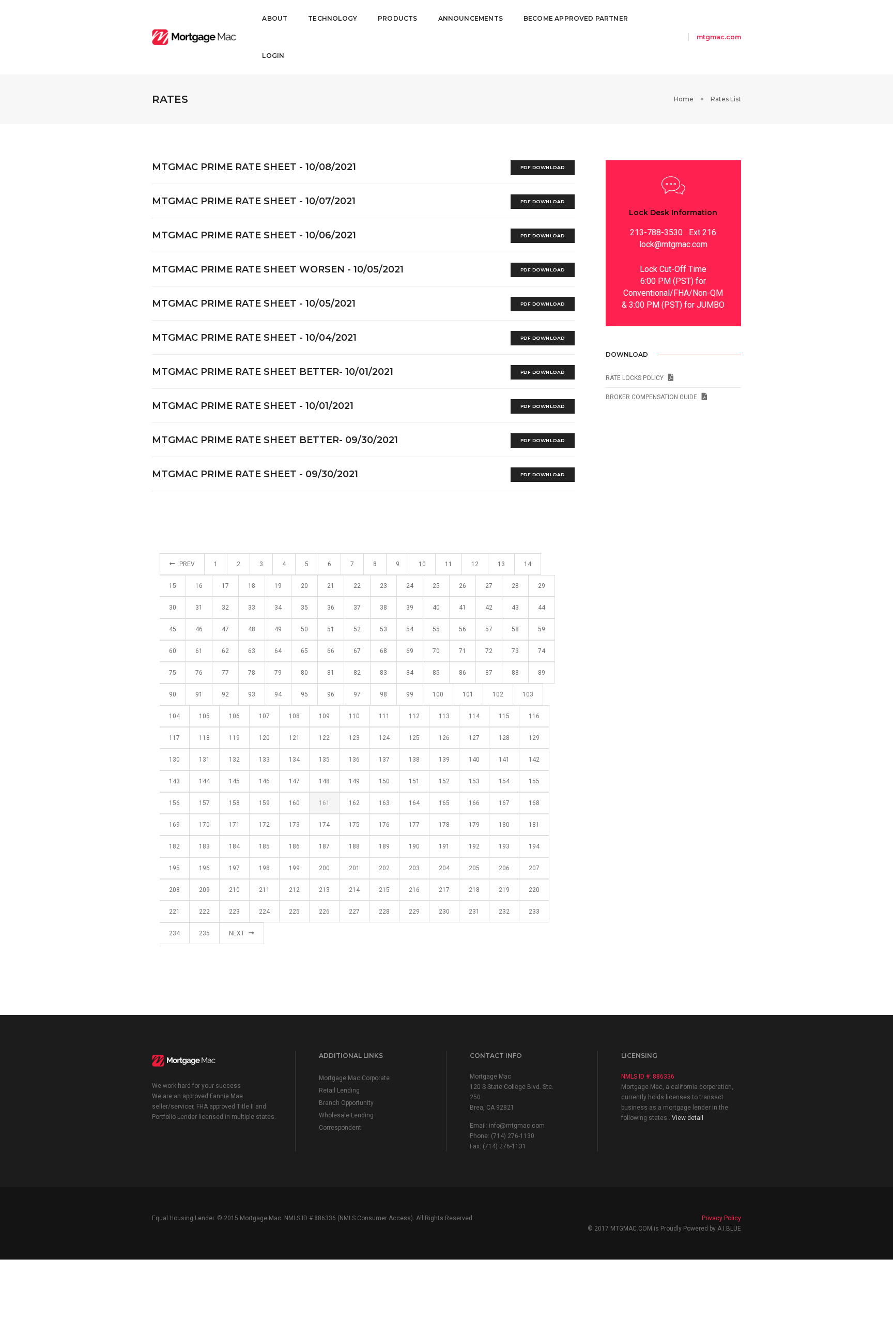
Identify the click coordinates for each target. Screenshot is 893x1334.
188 (354, 846)
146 (264, 781)
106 (234, 716)
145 (234, 781)
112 (414, 716)
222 (204, 911)
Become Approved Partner (576, 18)
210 (234, 889)
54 (409, 629)
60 (172, 651)
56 (462, 629)
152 (444, 781)
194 (534, 846)
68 (383, 651)
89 (541, 672)
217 (444, 889)
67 (357, 651)
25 (436, 585)
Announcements (470, 18)
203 (414, 868)
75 (172, 672)
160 (294, 803)
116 (534, 716)
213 (324, 889)
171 (234, 824)
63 (251, 651)
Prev (186, 564)
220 (534, 889)
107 (264, 716)
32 (225, 607)
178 (444, 824)
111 (384, 716)
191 (444, 846)
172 (264, 824)
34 (278, 607)
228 (384, 911)
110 (354, 716)
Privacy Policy (721, 1218)
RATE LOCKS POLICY (637, 378)
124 (384, 737)
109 (324, 716)
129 (534, 737)
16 (199, 585)
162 (354, 803)
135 (324, 759)
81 (330, 672)
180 (504, 824)
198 (264, 868)
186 (294, 846)
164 (414, 803)
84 (409, 672)
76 (199, 672)
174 (324, 824)
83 (383, 672)
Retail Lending (339, 1090)
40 (436, 607)
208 (174, 889)
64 (278, 651)
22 (357, 585)
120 (264, 737)
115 (504, 716)
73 (515, 651)
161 (324, 803)
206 (504, 868)
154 (504, 781)
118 (204, 737)
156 (174, 803)
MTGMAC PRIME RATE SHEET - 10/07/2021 (254, 201)
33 (251, 607)
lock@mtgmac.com (673, 244)
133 (264, 759)
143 (174, 781)
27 (488, 585)
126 (444, 737)
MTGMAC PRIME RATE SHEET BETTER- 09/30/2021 (275, 440)
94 (278, 694)
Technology (332, 18)
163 (384, 803)
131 (204, 759)
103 (527, 694)
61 (199, 651)
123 (354, 737)
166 (474, 803)
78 (251, 672)
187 (324, 846)
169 (174, 824)
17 (225, 585)
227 (354, 911)
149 (354, 781)
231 (474, 911)
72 (488, 651)
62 (225, 651)
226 (324, 911)
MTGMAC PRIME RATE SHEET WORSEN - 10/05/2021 (278, 269)
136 (354, 759)
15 (172, 585)
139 (444, 759)
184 (234, 846)
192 (474, 846)
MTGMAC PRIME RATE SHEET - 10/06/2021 (254, 235)
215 (384, 889)
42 (488, 607)
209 (204, 889)
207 (534, 868)
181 (534, 824)
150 (384, 781)
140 (474, 759)
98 (383, 694)
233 (534, 911)
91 (199, 694)
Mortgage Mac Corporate (354, 1078)
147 (294, 781)
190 (414, 846)
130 (174, 759)
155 (534, 781)
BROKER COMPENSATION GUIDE (654, 397)
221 (174, 911)
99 (409, 694)
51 (330, 629)
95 (304, 694)
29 (541, 585)
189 (384, 846)
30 (172, 607)
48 (251, 629)
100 (438, 694)
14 (527, 564)
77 (225, 672)
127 (474, 737)
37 (357, 607)
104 (174, 716)
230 (444, 911)
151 (414, 781)
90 (172, 694)
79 (278, 672)
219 (504, 889)
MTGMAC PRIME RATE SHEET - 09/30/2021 (255, 474)
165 (444, 803)
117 (174, 737)
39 (409, 607)
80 (304, 672)
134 (294, 759)
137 (384, 759)
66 (330, 651)
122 (324, 737)
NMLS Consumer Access (375, 1218)
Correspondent (340, 1127)
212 (294, 889)
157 (204, 803)
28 (515, 585)
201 (354, 868)
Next (237, 933)
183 (204, 846)
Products (397, 18)
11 (448, 564)
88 (515, 672)
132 (234, 759)
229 (414, 911)
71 (462, 651)
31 (199, 607)
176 (384, 824)
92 (225, 694)
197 (234, 868)
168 (534, 803)
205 (474, 868)
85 (436, 672)
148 (324, 781)
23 (383, 585)
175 (354, 824)
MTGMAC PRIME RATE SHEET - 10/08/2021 (254, 167)
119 (234, 737)
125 (414, 737)
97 (357, 694)
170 (204, 824)
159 (264, 803)
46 (199, 629)
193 (504, 846)
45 (172, 629)
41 (462, 607)
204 (444, 868)
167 (504, 803)
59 (541, 629)
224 (264, 911)
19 (278, 585)
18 (251, 585)
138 (414, 759)
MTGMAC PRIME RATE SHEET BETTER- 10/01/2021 (272, 371)
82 (357, 672)
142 (534, 759)
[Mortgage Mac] (194, 37)
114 (474, 716)
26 (462, 585)
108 (294, 716)
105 (204, 716)
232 (504, 911)
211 (264, 889)
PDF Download (542, 167)
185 (264, 846)
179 (474, 824)
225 (294, 911)
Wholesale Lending (346, 1115)
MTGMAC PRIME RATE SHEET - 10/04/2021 (254, 337)
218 (474, 889)
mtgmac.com (719, 37)
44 (541, 607)
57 (488, 629)
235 (204, 933)
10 (422, 564)
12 (475, 564)
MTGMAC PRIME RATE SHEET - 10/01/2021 (252, 406)
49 (278, 629)
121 (294, 737)
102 (497, 694)
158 (234, 803)
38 (383, 607)
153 (474, 781)
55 (436, 629)
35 (304, 607)
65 (304, 651)
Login (273, 55)
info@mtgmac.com (517, 1125)
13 (501, 564)
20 (304, 585)
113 (444, 716)
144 (204, 781)
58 (515, 629)
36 (330, 607)
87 (488, 672)
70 (436, 651)
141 (504, 759)
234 (174, 933)
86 (462, 672)
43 (515, 607)
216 (414, 889)
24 (409, 585)
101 (468, 694)
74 (541, 651)
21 (330, 585)
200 (324, 868)
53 (383, 629)
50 (304, 629)
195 (174, 868)
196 (204, 868)
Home (684, 99)
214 (354, 889)
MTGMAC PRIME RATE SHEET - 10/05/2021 (254, 303)
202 (384, 868)
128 (504, 737)
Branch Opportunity (346, 1102)
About (274, 18)
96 (330, 694)
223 (234, 911)
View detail (687, 1117)
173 (294, 824)
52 (357, 629)
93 (251, 694)
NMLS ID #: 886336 (647, 1076)
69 (409, 651)
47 (225, 629)
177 (414, 824)
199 (294, 868)
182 (174, 846)
